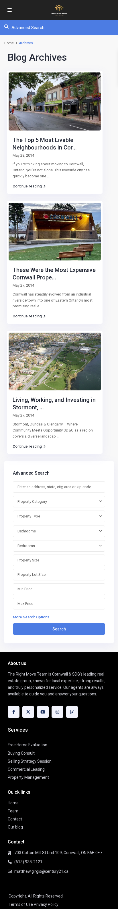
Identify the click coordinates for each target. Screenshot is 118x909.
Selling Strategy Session (30, 761)
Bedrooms (26, 546)
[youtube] (43, 712)
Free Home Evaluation (27, 745)
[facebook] (13, 712)
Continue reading (27, 186)
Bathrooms (26, 531)
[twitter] (28, 712)
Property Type (28, 516)
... (48, 176)
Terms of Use (21, 904)
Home (9, 43)
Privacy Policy (46, 904)
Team (13, 811)
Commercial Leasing (26, 769)
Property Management (28, 777)
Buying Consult (21, 753)
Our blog (15, 827)
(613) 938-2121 (28, 862)
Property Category (32, 501)
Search (59, 629)
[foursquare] (72, 712)
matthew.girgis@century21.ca (41, 871)
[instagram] (57, 712)
